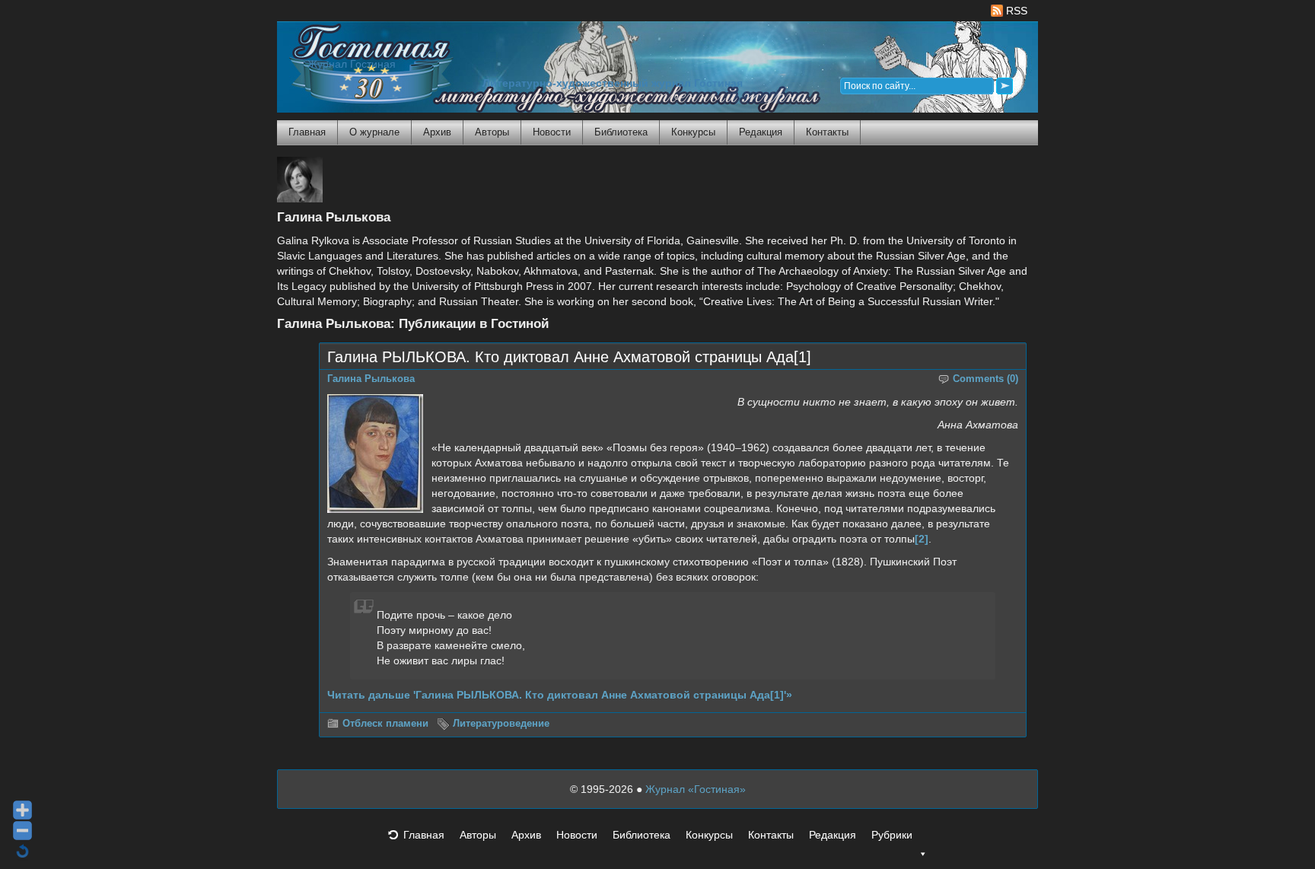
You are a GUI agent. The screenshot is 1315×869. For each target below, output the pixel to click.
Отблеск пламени (385, 723)
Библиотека (621, 132)
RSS (1015, 11)
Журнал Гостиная (351, 64)
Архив (437, 132)
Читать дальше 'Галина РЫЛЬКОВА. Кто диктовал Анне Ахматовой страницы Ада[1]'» (559, 695)
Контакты (827, 132)
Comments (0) (985, 379)
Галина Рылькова (371, 379)
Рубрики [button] (891, 835)
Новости (552, 132)
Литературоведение (501, 723)
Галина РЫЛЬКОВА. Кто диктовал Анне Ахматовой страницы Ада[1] (569, 357)
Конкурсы (693, 132)
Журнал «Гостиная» (695, 789)
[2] (921, 539)
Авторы (492, 132)
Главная (307, 132)
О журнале (374, 132)
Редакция (760, 132)
